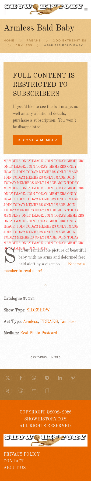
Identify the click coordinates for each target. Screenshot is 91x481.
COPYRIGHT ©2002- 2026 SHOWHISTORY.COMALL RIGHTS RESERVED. (45, 419)
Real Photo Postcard (38, 333)
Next (54, 357)
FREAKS (49, 322)
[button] (86, 9)
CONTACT (14, 461)
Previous (40, 357)
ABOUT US (15, 468)
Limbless (68, 322)
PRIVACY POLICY (22, 454)
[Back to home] (44, 9)
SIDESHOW (38, 310)
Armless (30, 322)
